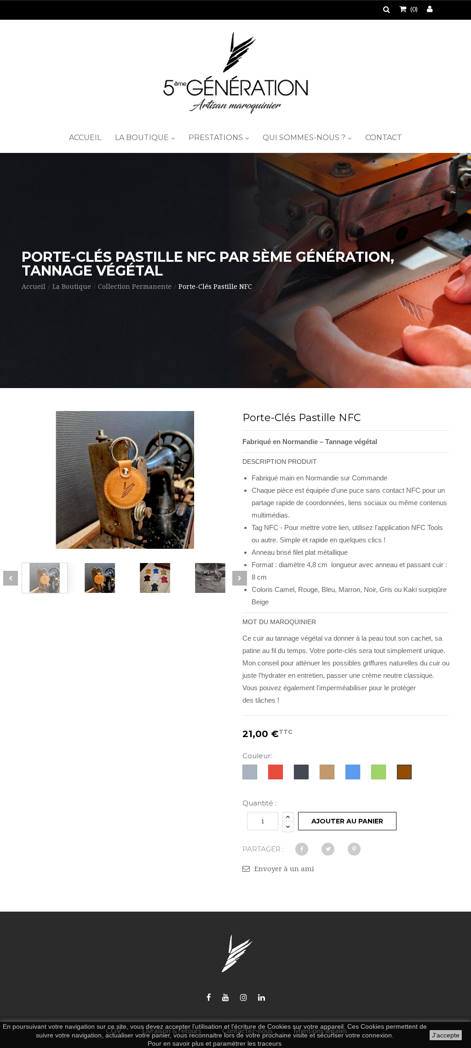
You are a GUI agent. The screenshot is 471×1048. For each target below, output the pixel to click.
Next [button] (239, 578)
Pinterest (354, 849)
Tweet (328, 849)
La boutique (143, 137)
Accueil (85, 137)
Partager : (263, 849)
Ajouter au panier (347, 821)
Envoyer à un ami (284, 869)
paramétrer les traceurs (247, 1043)
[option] (45, 578)
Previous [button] (10, 578)
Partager (301, 849)
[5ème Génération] (235, 72)
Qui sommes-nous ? (305, 137)
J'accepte (446, 1035)
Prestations (217, 137)
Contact (383, 137)
